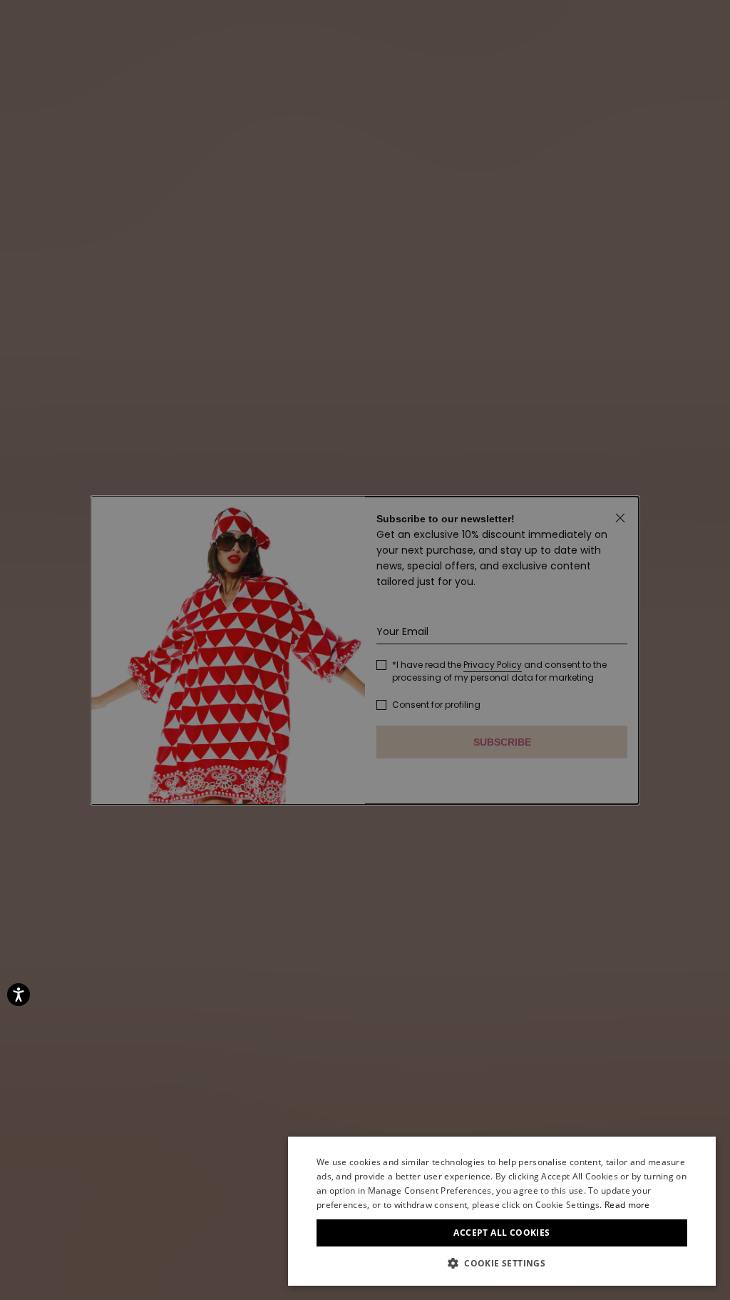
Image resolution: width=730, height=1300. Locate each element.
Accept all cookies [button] (501, 1233)
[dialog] (502, 1211)
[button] (502, 1263)
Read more (627, 1205)
